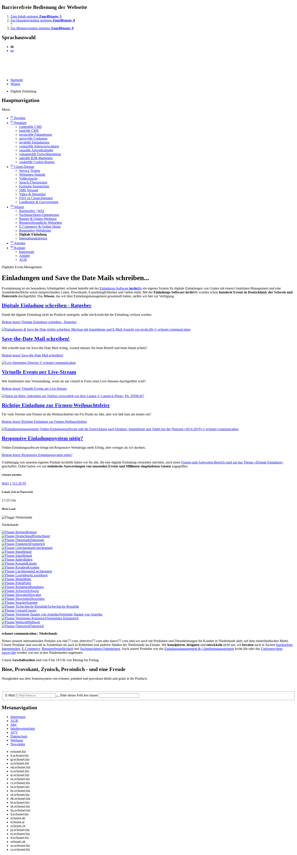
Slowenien (37, 599)
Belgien (31, 532)
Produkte (18, 123)
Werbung (16, 740)
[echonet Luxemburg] (17, 575)
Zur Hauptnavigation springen (42, 20)
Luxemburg (40, 575)
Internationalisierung (33, 238)
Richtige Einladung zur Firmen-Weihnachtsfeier (56, 405)
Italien (28, 559)
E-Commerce (31, 649)
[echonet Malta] (12, 579)
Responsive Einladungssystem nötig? (42, 438)
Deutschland (41, 536)
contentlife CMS (30, 127)
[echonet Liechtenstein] (18, 571)
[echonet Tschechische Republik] (24, 606)
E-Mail (10, 695)
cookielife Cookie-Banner (37, 162)
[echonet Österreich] (16, 626)
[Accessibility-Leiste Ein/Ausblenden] (3, 72)
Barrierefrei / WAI (31, 211)
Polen (27, 583)
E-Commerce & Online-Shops (40, 226)
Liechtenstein (43, 571)
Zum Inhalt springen (36, 16)
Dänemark (37, 540)
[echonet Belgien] (14, 532)
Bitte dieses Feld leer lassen (79, 695)
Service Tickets (29, 170)
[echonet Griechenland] (18, 548)
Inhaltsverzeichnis (22, 728)
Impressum (26, 252)
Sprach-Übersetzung (33, 182)
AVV (14, 732)
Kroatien (33, 567)
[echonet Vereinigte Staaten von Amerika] (30, 614)
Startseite (16, 80)
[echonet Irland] (12, 552)
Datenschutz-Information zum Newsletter (30, 686)
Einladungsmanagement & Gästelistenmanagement (199, 649)
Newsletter (17, 744)
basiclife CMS (29, 130)
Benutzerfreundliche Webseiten (40, 222)
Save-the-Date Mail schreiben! (36, 338)
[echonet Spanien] (14, 602)
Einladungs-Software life (121, 288)
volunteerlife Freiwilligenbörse (40, 154)
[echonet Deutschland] (17, 536)
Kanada (31, 563)
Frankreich (37, 544)
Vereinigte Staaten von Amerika (80, 614)
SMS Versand (28, 190)
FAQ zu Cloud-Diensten (36, 198)
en (12, 50)
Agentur (17, 243)
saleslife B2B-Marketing (36, 158)
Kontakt (17, 248)
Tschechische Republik (63, 606)
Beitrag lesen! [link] (39, 322)
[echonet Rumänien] (16, 587)
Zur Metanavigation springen (41, 28)
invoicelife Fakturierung (35, 134)
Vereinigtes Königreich (62, 618)
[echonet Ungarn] (14, 610)
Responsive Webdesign (35, 230)
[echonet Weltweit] (15, 622)
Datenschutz (18, 736)
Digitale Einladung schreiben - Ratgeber (47, 305)
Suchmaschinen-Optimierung (39, 215)
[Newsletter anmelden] (57, 696)
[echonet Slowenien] (16, 599)
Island (28, 555)
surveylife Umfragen (33, 138)
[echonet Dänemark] (16, 540)
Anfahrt (24, 256)
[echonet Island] (13, 555)
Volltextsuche (28, 178)
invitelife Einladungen (34, 142)
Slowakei (34, 595)
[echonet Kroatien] (14, 567)
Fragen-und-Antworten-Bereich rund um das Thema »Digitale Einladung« (232, 462)
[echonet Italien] (13, 559)
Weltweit (34, 622)
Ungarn (31, 610)
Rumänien (37, 587)
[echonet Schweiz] (14, 591)
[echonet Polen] (12, 583)
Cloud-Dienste (22, 167)
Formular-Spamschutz (34, 186)
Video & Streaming (32, 194)
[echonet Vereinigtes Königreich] (24, 618)
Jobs (13, 724)
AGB (23, 259)
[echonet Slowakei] (15, 595)
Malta (27, 579)
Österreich (37, 626)
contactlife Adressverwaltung (39, 146)
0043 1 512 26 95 (14, 483)
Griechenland (43, 548)
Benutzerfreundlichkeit (57, 649)
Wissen (15, 84)
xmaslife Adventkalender (36, 150)
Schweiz (33, 591)
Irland (27, 552)
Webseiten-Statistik (32, 174)
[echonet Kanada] (14, 563)
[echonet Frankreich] (16, 544)
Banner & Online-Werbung (38, 219)
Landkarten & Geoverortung (38, 202)
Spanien (32, 602)
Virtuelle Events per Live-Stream (39, 372)
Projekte (17, 118)
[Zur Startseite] (12, 61)
